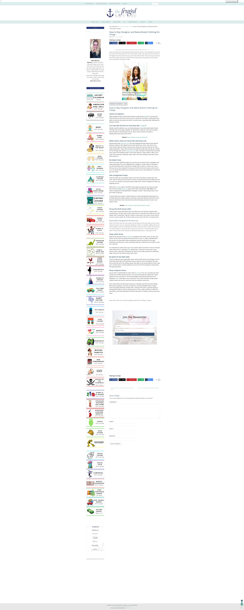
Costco (138, 273)
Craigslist (143, 125)
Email (111, 428)
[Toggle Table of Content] (124, 104)
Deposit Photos (101, 559)
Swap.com (125, 189)
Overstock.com (125, 143)
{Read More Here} (95, 81)
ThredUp (118, 187)
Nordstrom (129, 236)
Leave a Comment (119, 36)
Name (111, 421)
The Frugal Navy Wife (122, 12)
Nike (128, 249)
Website (112, 436)
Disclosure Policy (118, 606)
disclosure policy (150, 49)
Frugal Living (128, 26)
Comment (113, 402)
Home (122, 26)
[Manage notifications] (241, 608)
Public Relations (126, 606)
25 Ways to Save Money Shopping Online (148, 388)
